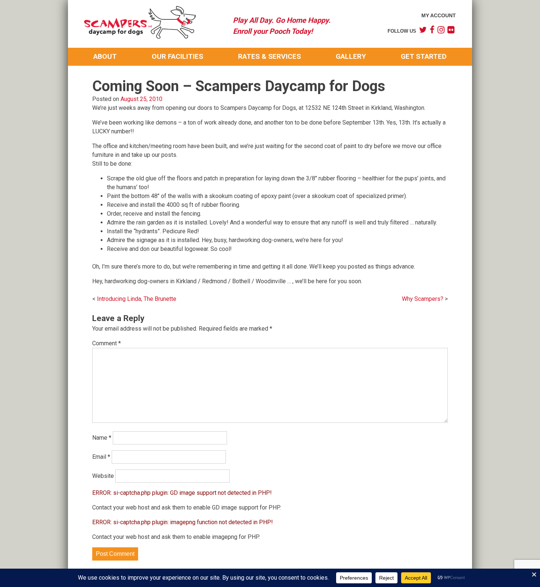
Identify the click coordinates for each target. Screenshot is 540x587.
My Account (438, 15)
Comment (106, 343)
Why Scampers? (422, 298)
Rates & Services (269, 56)
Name (101, 437)
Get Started (424, 56)
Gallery (351, 56)
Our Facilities (177, 56)
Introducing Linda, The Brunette (136, 298)
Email (101, 456)
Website (103, 475)
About (105, 56)
